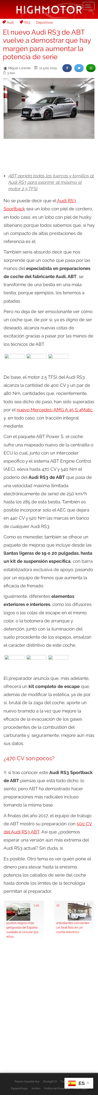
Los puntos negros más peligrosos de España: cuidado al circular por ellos (22, 920)
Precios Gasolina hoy (27, 1081)
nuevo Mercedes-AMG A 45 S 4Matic (55, 409)
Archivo (35, 1088)
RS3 (27, 22)
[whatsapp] (91, 68)
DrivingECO (50, 1081)
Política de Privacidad (57, 1088)
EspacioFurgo (19, 1088)
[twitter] (79, 68)
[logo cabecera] (49, 9)
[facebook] (67, 68)
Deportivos (44, 22)
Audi (10, 22)
